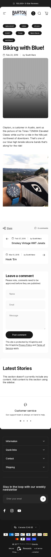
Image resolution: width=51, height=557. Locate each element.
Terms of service (36, 548)
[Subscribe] (43, 499)
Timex (20, 33)
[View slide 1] (20, 421)
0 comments (43, 228)
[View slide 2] (24, 421)
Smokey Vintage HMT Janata (28, 243)
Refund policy (13, 548)
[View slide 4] (30, 421)
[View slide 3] (27, 421)
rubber (24, 26)
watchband (9, 40)
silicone (37, 26)
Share (9, 228)
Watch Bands (34, 33)
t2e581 (7, 33)
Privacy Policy (25, 345)
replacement (9, 26)
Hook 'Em (11, 259)
